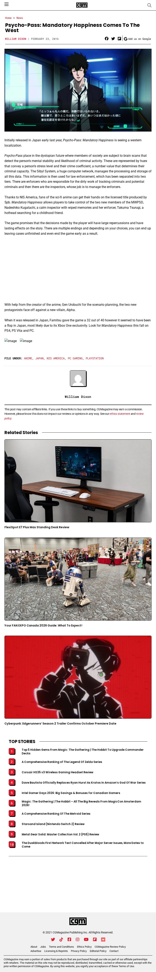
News (19, 18)
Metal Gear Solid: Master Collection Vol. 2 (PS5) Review (60, 834)
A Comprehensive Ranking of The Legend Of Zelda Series (62, 762)
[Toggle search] (149, 5)
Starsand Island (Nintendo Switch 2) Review (53, 824)
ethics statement (120, 413)
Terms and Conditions (61, 946)
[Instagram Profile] (78, 939)
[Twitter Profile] (53, 939)
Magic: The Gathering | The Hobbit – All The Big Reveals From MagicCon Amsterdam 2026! (81, 803)
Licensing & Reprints (56, 951)
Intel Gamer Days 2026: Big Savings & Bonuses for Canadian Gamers (71, 793)
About (33, 946)
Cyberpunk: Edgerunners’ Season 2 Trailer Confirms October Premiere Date (60, 723)
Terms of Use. (127, 966)
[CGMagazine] (78, 921)
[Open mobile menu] (6, 4)
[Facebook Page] (69, 939)
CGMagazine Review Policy (110, 946)
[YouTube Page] (86, 939)
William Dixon (15, 39)
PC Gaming (75, 358)
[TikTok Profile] (61, 939)
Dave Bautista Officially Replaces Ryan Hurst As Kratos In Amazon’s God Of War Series (84, 783)
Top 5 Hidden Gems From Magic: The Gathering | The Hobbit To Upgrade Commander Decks (83, 751)
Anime (28, 358)
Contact (113, 951)
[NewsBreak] (103, 939)
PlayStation (95, 358)
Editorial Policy (98, 951)
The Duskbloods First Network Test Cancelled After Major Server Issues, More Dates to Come (83, 845)
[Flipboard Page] (95, 939)
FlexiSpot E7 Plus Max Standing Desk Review (36, 527)
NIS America (56, 358)
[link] (106, 39)
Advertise (35, 951)
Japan (39, 358)
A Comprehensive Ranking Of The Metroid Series (56, 814)
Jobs (43, 946)
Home (8, 18)
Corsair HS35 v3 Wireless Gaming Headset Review (57, 772)
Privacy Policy (79, 951)
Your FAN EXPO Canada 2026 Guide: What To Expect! (43, 625)
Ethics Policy (84, 946)
